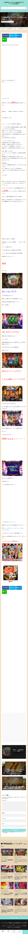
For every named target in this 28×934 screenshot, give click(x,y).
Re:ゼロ (19, 932)
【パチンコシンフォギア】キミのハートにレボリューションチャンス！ (21, 861)
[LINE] (4, 40)
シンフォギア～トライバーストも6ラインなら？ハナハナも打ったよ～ (21, 911)
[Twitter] (13, 36)
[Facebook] (5, 36)
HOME (3, 28)
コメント (4, 800)
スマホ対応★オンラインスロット (9, 521)
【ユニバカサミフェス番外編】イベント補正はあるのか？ (7, 894)
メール (3, 818)
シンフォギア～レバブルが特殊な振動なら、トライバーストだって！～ (21, 894)
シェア (8, 932)
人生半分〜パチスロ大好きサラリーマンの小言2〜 (14, 3)
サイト (3, 823)
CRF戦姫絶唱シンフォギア (7, 21)
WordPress (18, 927)
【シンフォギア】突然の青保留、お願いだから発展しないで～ (7, 878)
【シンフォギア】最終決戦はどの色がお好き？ (7, 860)
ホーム (3, 932)
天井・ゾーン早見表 (14, 932)
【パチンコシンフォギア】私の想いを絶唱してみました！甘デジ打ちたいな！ (21, 878)
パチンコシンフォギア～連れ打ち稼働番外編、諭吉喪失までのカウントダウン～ (7, 911)
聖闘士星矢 (13, 10)
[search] (25, 8)
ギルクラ (17, 10)
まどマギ (2, 10)
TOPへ (25, 932)
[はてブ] (19, 36)
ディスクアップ (8, 10)
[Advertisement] (14, 65)
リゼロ (21, 10)
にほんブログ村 (5, 98)
